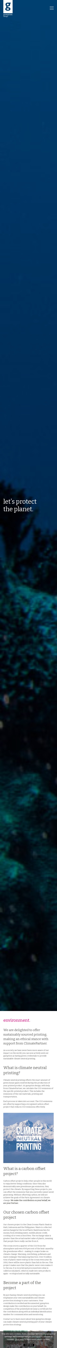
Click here (19, 1339)
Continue (29, 1345)
